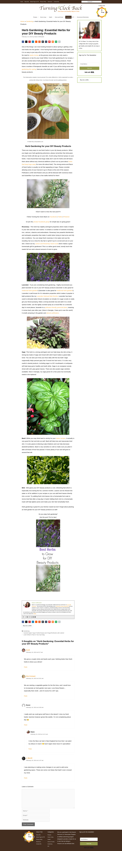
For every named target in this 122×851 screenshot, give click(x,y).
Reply (25, 667)
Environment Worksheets (83, 17)
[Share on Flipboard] (49, 42)
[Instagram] (29, 617)
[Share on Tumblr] (46, 42)
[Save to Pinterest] (29, 42)
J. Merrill (29, 758)
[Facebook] (23, 617)
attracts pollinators (52, 313)
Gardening (68, 17)
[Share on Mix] (53, 42)
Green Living (43, 17)
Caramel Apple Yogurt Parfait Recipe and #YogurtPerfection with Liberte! (44, 633)
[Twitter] (25, 617)
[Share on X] (26, 42)
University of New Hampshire (62, 606)
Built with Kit (89, 72)
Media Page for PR (34, 1)
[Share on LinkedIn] (33, 42)
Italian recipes (60, 438)
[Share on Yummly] (39, 42)
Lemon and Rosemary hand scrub (46, 243)
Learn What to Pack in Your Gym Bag (34, 634)
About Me (26, 1)
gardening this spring (29, 69)
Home (21, 1)
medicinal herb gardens (30, 290)
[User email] (35, 617)
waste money (34, 55)
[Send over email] (56, 42)
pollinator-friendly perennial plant (56, 307)
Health (50, 17)
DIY (73, 17)
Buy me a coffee (27, 625)
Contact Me (56, 1)
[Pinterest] (27, 617)
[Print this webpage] (59, 42)
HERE (34, 613)
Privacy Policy (43, 1)
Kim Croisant (30, 676)
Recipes (35, 17)
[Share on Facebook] (23, 42)
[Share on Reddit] (36, 42)
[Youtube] (33, 617)
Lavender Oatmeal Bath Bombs (47, 296)
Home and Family (59, 17)
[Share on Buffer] (43, 42)
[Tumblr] (31, 617)
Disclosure (50, 1)
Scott (28, 650)
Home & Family (51, 841)
